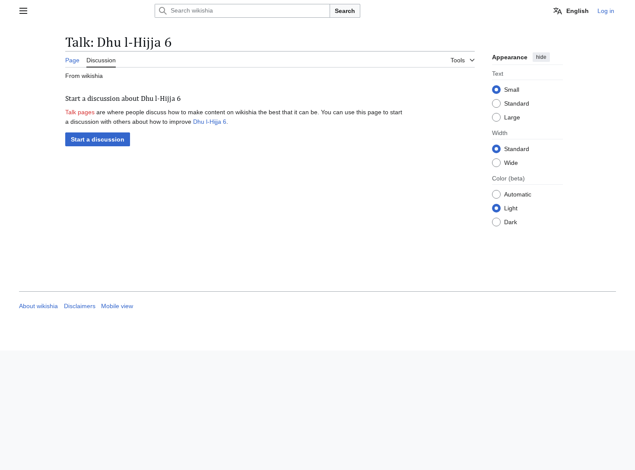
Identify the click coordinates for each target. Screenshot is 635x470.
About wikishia (38, 306)
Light (511, 208)
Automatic (517, 194)
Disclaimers (79, 306)
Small (511, 89)
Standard (516, 103)
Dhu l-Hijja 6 (209, 121)
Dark (510, 222)
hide (541, 57)
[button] (23, 11)
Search (345, 10)
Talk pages (80, 112)
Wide (511, 162)
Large (512, 117)
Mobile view (117, 306)
